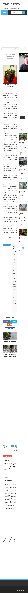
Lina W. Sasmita (8, 460)
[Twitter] (21, 590)
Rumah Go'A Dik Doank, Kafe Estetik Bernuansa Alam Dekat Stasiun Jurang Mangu (22, 145)
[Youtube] (23, 590)
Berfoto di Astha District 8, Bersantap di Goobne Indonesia (22, 192)
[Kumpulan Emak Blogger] (22, 247)
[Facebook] (19, 590)
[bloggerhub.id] (23, 250)
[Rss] (17, 590)
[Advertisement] (14, 30)
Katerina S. (8, 480)
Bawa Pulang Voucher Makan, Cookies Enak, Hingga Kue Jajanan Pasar (10, 356)
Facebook (6, 321)
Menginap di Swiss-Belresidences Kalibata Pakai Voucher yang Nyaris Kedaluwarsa (22, 169)
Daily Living (8, 245)
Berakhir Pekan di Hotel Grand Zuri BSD (10, 342)
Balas (5, 472)
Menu (5, 12)
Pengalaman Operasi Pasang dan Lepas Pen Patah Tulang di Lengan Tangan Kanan (22, 216)
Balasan (7, 477)
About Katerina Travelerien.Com (22, 239)
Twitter (14, 321)
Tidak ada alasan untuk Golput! (14, 449)
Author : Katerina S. (14, 252)
